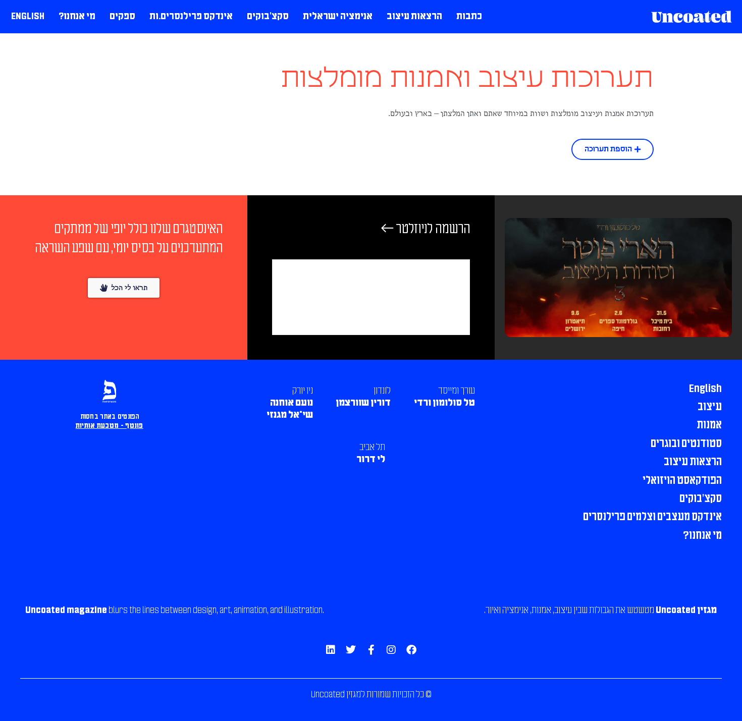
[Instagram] (391, 650)
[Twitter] (351, 650)
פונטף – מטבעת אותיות (109, 426)
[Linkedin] (331, 650)
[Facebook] (411, 650)
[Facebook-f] (371, 650)
